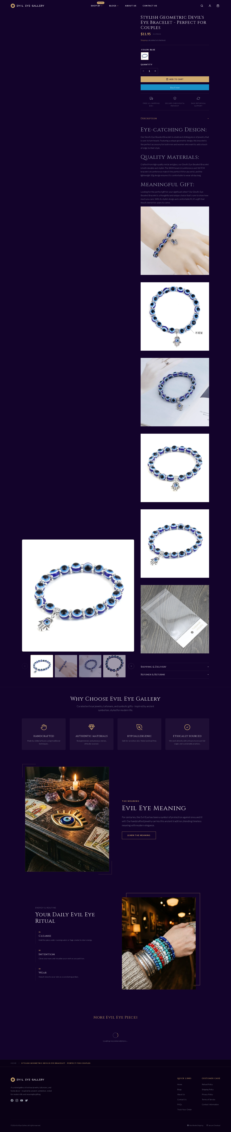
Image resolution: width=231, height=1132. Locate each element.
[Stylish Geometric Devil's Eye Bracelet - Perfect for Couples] (41, 666)
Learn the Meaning (138, 835)
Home (14, 1063)
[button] (97, 5)
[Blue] (145, 56)
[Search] (201, 5)
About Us (181, 1094)
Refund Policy (207, 1084)
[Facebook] (12, 1101)
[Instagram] (17, 1101)
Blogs (179, 1089)
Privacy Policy (207, 1094)
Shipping (144, 40)
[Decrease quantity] (143, 71)
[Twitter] (26, 1101)
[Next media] (131, 666)
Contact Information (210, 1104)
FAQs (179, 1104)
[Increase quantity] (155, 71)
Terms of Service (208, 1099)
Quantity (146, 64)
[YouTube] (21, 1101)
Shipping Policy (208, 1089)
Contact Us (182, 1099)
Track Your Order (184, 1109)
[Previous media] (25, 666)
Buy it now (175, 87)
